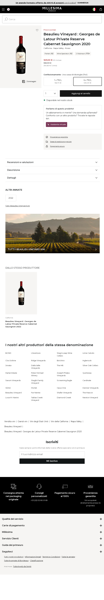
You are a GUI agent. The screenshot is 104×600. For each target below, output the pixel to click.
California (48, 48)
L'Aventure (35, 353)
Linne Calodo (88, 353)
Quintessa (87, 373)
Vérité (8, 388)
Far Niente (35, 393)
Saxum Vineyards (13, 380)
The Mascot (88, 393)
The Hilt (60, 365)
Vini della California (59, 421)
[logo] (52, 9)
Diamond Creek (64, 397)
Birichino (61, 360)
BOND (8, 353)
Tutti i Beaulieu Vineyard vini (17, 206)
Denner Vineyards (90, 388)
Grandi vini (22, 421)
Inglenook (87, 360)
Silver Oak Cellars (90, 365)
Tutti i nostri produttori (13, 557)
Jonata (8, 365)
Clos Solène (10, 360)
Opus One (61, 388)
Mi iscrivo (52, 461)
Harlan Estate (11, 373)
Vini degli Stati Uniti (39, 421)
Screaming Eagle (64, 380)
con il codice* (46, 3)
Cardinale (87, 380)
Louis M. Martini (12, 397)
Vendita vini (9, 421)
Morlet (34, 388)
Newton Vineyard (90, 397)
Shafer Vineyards (64, 393)
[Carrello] (100, 9)
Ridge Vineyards (38, 360)
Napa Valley (58, 48)
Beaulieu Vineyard (13, 393)
